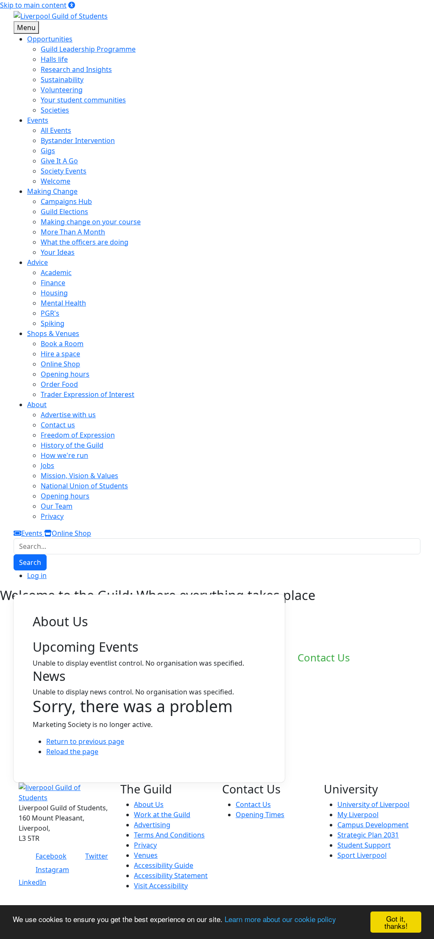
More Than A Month (73, 232)
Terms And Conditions (169, 835)
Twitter (96, 856)
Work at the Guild (162, 814)
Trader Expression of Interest (87, 394)
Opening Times (260, 814)
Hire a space (60, 353)
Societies (55, 110)
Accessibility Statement (171, 875)
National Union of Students (84, 485)
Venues (146, 855)
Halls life (54, 59)
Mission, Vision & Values (79, 475)
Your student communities (83, 100)
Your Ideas (58, 252)
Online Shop (60, 364)
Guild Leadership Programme (88, 49)
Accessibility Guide (163, 865)
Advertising (152, 824)
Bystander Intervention (78, 140)
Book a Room (62, 343)
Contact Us (253, 804)
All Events (56, 130)
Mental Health (63, 303)
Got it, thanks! (396, 922)
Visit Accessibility (161, 885)
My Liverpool (357, 814)
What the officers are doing (84, 242)
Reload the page (72, 751)
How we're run (64, 455)
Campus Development (373, 824)
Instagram (52, 869)
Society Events (63, 171)
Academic (56, 272)
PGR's (50, 313)
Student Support (364, 845)
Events (32, 533)
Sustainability (62, 79)
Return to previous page (85, 741)
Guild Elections (64, 211)
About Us (149, 804)
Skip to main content (33, 5)
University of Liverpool (373, 804)
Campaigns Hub (66, 201)
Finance (53, 282)
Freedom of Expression (78, 435)
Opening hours (65, 374)
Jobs (47, 465)
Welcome (55, 181)
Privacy (52, 516)
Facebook (51, 856)
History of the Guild (72, 445)
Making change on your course (91, 221)
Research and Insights (76, 69)
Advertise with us (68, 414)
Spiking (52, 323)
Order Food (59, 384)
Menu (26, 27)
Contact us (58, 425)
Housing (54, 292)
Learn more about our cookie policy (280, 919)
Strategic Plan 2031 (368, 835)
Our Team (56, 506)
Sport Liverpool (362, 855)
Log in (37, 575)
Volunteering (62, 89)
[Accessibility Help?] (71, 5)
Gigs (48, 150)
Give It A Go (59, 160)
